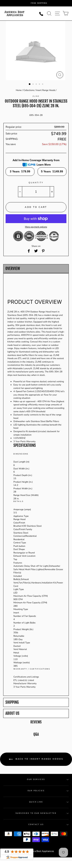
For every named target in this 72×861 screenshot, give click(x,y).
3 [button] (37, 84)
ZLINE (36, 96)
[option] (39, 3)
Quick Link (36, 802)
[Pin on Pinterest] (43, 251)
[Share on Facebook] (29, 251)
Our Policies (36, 791)
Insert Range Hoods (45, 90)
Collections (28, 90)
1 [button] (30, 84)
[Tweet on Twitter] (36, 251)
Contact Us (36, 824)
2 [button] (33, 84)
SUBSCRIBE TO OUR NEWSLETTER (36, 813)
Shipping (12, 702)
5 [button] (43, 84)
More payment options (36, 226)
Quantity (36, 182)
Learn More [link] (44, 164)
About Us (12, 713)
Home (19, 90)
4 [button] (40, 84)
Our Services (36, 779)
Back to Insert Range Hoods (38, 759)
